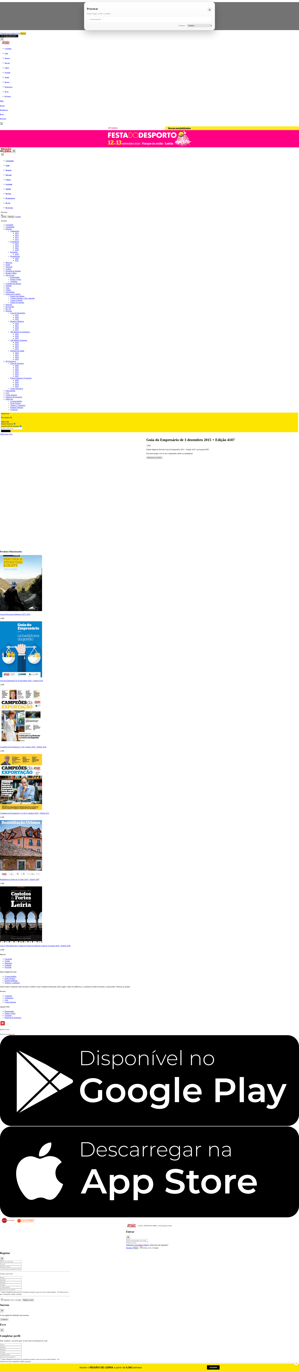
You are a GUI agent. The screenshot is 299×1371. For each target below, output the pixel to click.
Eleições (9, 229)
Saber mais (5, 422)
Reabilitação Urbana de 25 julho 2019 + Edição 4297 (19, 879)
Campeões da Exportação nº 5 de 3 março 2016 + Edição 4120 (23, 747)
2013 (17, 239)
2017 (17, 237)
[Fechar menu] (14, 151)
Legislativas (14, 242)
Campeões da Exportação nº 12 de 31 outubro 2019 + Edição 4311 (24, 813)
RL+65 (8, 309)
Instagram (8, 963)
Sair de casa (10, 275)
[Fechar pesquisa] (209, 9)
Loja (18, 33)
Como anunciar (11, 395)
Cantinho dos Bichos (13, 284)
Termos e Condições (17, 405)
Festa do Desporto (17, 363)
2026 (17, 258)
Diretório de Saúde (17, 351)
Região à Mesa (11, 273)
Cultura (8, 269)
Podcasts (9, 305)
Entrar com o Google (150, 1248)
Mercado (9, 263)
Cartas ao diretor (16, 300)
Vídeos (8, 290)
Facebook (8, 959)
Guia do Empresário (17, 313)
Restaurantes (15, 277)
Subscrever (6, 431)
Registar (11, 217)
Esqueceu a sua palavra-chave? (137, 1245)
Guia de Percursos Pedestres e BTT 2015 (15, 614)
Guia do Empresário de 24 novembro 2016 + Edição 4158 (21, 681)
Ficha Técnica (15, 403)
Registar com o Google (12, 1300)
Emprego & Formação (14, 397)
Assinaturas (9, 998)
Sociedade (9, 225)
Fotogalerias (10, 292)
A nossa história (16, 401)
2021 (17, 235)
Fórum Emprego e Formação (21, 378)
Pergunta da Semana (13, 271)
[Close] (128, 1237)
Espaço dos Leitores (13, 294)
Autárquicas (14, 231)
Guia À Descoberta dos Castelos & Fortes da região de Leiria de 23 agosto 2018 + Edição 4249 (35, 946)
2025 (17, 233)
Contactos (14, 410)
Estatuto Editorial (16, 407)
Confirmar (4, 1319)
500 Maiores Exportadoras (20, 332)
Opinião (9, 286)
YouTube (8, 967)
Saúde (8, 265)
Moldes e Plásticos (17, 321)
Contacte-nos (5, 33)
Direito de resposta (17, 302)
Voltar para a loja (6, 434)
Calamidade (10, 227)
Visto (7, 288)
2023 (17, 319)
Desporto (9, 267)
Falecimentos (10, 391)
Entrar (23, 33)
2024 (17, 246)
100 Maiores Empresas (18, 340)
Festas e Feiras (15, 279)
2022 (17, 248)
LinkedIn (8, 965)
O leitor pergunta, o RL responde (22, 298)
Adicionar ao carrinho (154, 458)
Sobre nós (9, 399)
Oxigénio (13, 281)
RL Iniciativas (11, 361)
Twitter (7, 961)
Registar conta (28, 1300)
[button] (149, 101)
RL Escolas (10, 307)
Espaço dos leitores (17, 296)
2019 (17, 250)
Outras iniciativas (16, 389)
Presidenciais (15, 256)
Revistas (9, 311)
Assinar (13, 33)
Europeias (14, 252)
